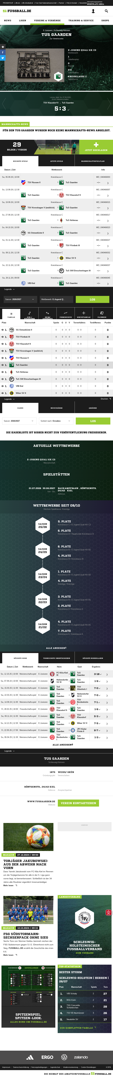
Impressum (6, 1067)
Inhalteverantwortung (70, 1067)
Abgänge (93, 408)
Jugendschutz (55, 1067)
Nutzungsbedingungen (39, 1067)
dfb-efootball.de (27, 3)
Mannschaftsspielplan (92, 161)
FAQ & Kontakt (72, 3)
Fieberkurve (66, 317)
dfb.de (17, 3)
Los (92, 299)
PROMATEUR (8, 3)
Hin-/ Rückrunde (29, 317)
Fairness (102, 317)
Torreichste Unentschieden (56, 658)
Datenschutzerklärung (21, 1067)
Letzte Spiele (56, 161)
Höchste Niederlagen (93, 658)
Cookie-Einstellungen (88, 1067)
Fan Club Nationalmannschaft (45, 3)
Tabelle (11, 317)
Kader (20, 408)
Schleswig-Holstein (62, 30)
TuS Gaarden (56, 758)
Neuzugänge (57, 408)
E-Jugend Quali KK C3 (82, 50)
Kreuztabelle (83, 317)
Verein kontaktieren (78, 803)
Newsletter (83, 3)
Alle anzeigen (55, 648)
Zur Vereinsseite (56, 39)
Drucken (104, 399)
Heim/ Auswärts (48, 317)
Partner (61, 3)
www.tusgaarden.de (41, 801)
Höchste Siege (20, 658)
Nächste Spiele (20, 161)
